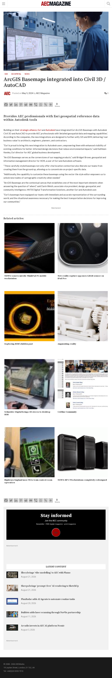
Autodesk (50, 130)
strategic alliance (28, 130)
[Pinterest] (21, 104)
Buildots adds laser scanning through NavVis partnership (51, 612)
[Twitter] (11, 104)
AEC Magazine (43, 93)
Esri (39, 130)
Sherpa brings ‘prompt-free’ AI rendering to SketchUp (50, 586)
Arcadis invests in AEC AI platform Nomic (42, 625)
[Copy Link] (45, 104)
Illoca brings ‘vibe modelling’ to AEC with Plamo (45, 572)
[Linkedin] (16, 104)
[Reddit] (26, 104)
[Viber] (36, 104)
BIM (6, 74)
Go (56, 532)
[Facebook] (6, 104)
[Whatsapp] (40, 104)
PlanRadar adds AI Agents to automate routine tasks (48, 599)
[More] (50, 104)
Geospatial (16, 74)
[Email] (31, 104)
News (27, 74)
